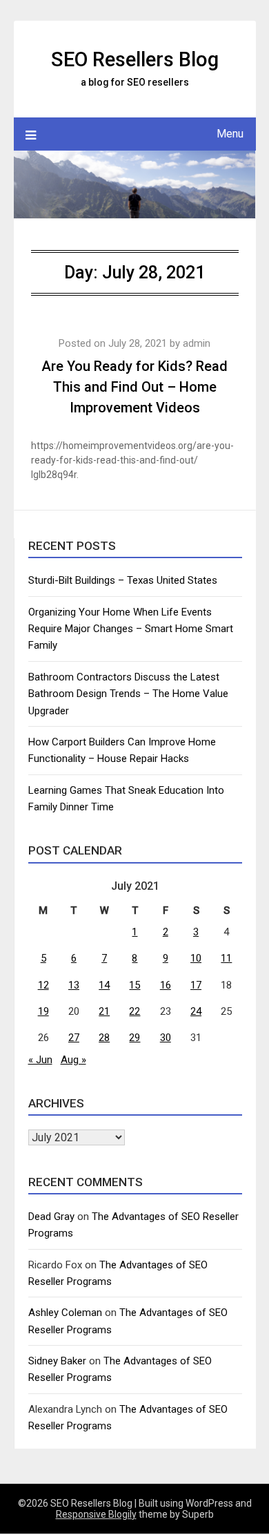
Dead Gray (51, 1216)
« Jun (40, 1059)
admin (196, 343)
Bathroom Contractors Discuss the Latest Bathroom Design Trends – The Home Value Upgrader (128, 694)
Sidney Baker (57, 1361)
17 (195, 985)
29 (134, 1037)
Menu (230, 133)
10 (195, 958)
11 (226, 958)
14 (104, 985)
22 (134, 1011)
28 (104, 1037)
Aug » (73, 1059)
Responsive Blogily (96, 1514)
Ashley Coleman (65, 1312)
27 (73, 1037)
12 (43, 985)
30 (165, 1037)
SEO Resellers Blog (135, 59)
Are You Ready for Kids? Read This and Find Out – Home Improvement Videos (134, 387)
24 (195, 1011)
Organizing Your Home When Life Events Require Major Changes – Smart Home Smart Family (130, 629)
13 (73, 985)
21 (104, 1011)
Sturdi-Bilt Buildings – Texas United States (122, 580)
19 (43, 1011)
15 (134, 985)
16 (165, 985)
